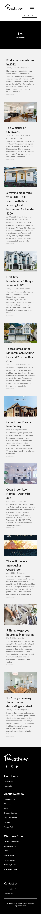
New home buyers (23, 289)
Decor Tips (10, 219)
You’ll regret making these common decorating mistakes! (19, 702)
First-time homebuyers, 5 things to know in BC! (19, 281)
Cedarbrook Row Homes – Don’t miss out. (18, 493)
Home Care (21, 638)
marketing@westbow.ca (12, 889)
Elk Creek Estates (22, 219)
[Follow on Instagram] (12, 766)
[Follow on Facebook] (6, 766)
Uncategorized (22, 68)
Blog (17, 135)
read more (10, 94)
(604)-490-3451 (9, 893)
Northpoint (8, 786)
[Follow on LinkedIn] (17, 766)
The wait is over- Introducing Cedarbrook (16, 565)
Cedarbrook (26, 217)
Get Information (29, 16)
